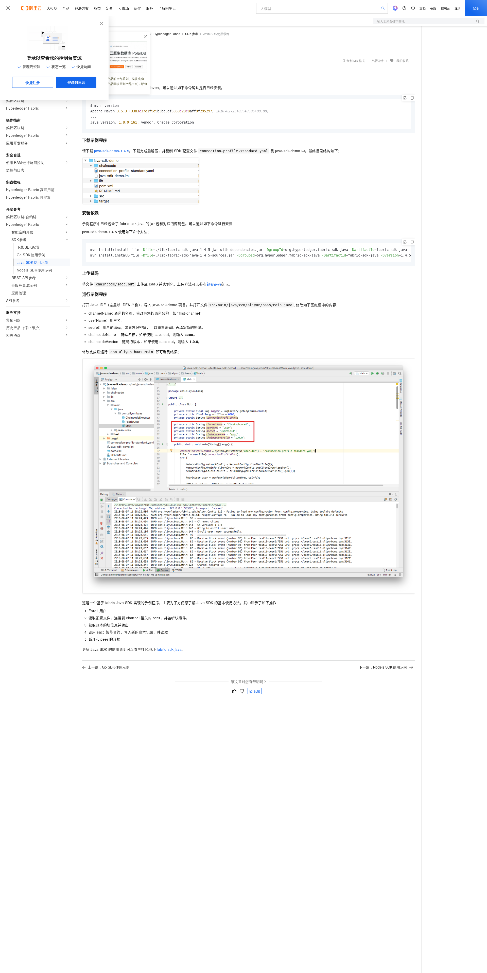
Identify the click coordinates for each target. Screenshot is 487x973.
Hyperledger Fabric (166, 33)
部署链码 (213, 283)
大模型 (52, 8)
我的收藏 (402, 60)
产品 (65, 8)
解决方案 (82, 8)
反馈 (257, 691)
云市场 (123, 8)
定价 (109, 8)
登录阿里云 (76, 82)
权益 (97, 8)
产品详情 (377, 60)
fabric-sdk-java (169, 649)
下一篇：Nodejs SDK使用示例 (383, 667)
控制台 (445, 8)
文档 (423, 8)
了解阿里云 (167, 8)
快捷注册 (33, 82)
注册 (458, 8)
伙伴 (137, 8)
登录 (476, 8)
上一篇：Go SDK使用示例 (109, 667)
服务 (149, 8)
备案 (433, 8)
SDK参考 (191, 33)
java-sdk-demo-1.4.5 (111, 150)
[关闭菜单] (8, 8)
